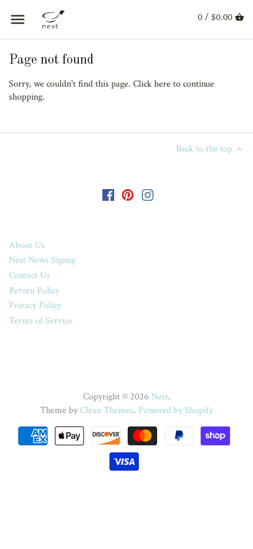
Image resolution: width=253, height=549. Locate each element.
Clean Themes (107, 410)
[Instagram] (148, 194)
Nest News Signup (42, 260)
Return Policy (34, 291)
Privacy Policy (35, 305)
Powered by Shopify (175, 410)
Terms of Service (40, 321)
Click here (152, 84)
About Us (27, 245)
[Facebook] (108, 194)
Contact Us (29, 275)
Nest (159, 397)
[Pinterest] (128, 194)
